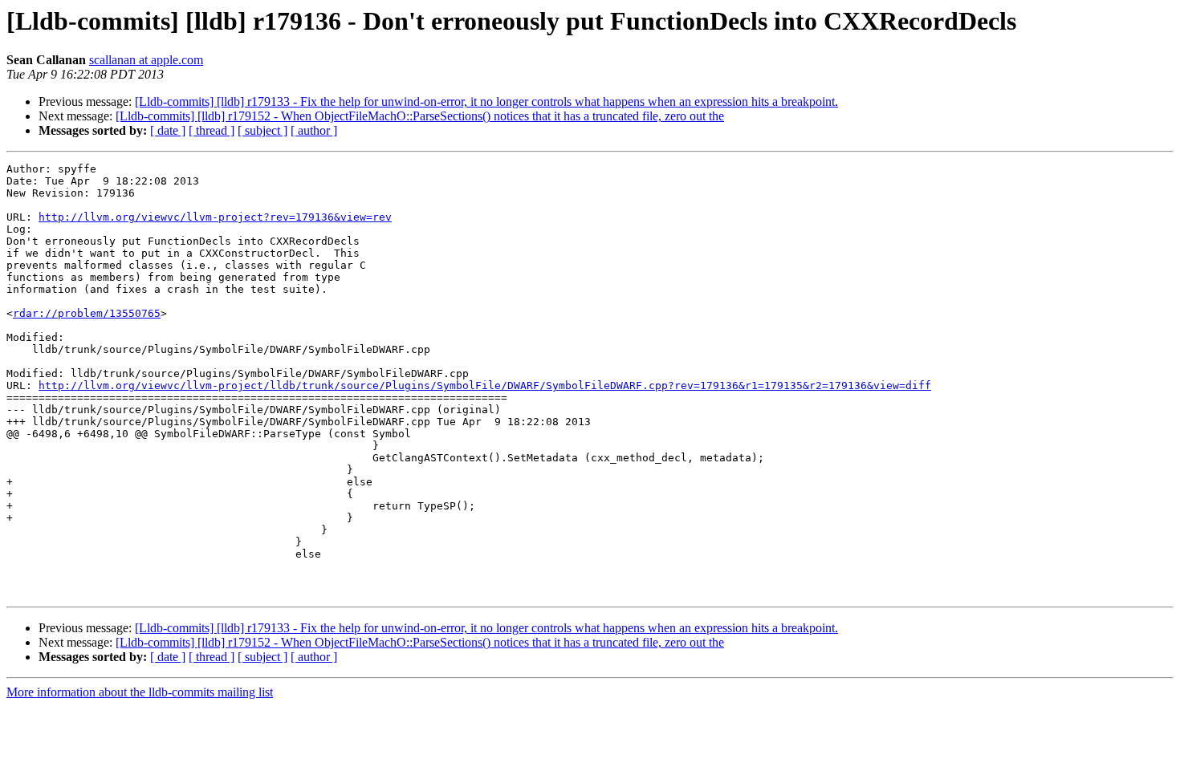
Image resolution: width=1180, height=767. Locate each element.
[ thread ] (211, 130)
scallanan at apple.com (146, 60)
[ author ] (314, 130)
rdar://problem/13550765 (87, 313)
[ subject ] (262, 130)
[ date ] (167, 130)
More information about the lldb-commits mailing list (139, 692)
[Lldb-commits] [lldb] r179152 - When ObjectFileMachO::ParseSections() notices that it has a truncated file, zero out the (420, 116)
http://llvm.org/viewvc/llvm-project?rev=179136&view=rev (215, 217)
